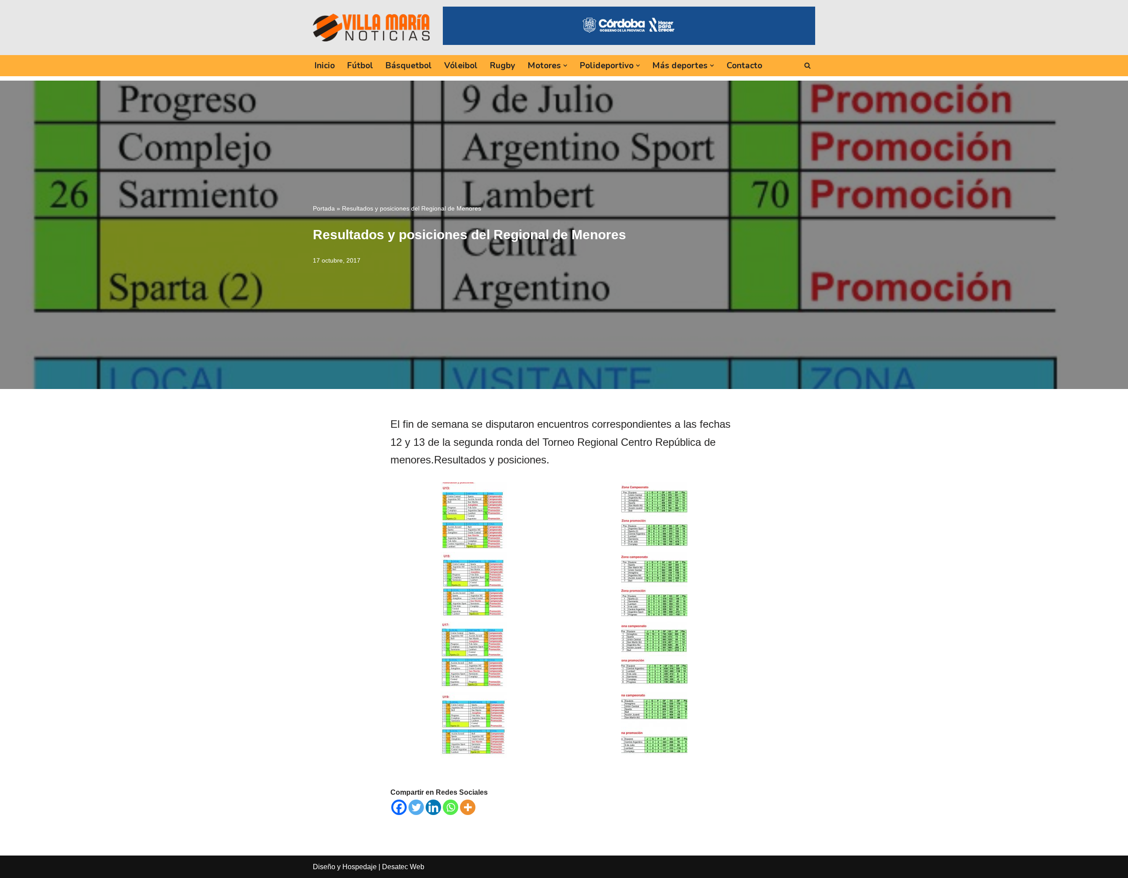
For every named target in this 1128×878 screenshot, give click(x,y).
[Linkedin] (433, 807)
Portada (324, 208)
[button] (565, 65)
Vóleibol (461, 65)
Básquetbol (409, 65)
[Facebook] (399, 807)
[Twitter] (416, 807)
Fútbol (360, 65)
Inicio (325, 65)
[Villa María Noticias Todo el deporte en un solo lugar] (371, 27)
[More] (467, 807)
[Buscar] (807, 65)
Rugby (502, 65)
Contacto (744, 65)
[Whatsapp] (450, 807)
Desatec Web (403, 867)
